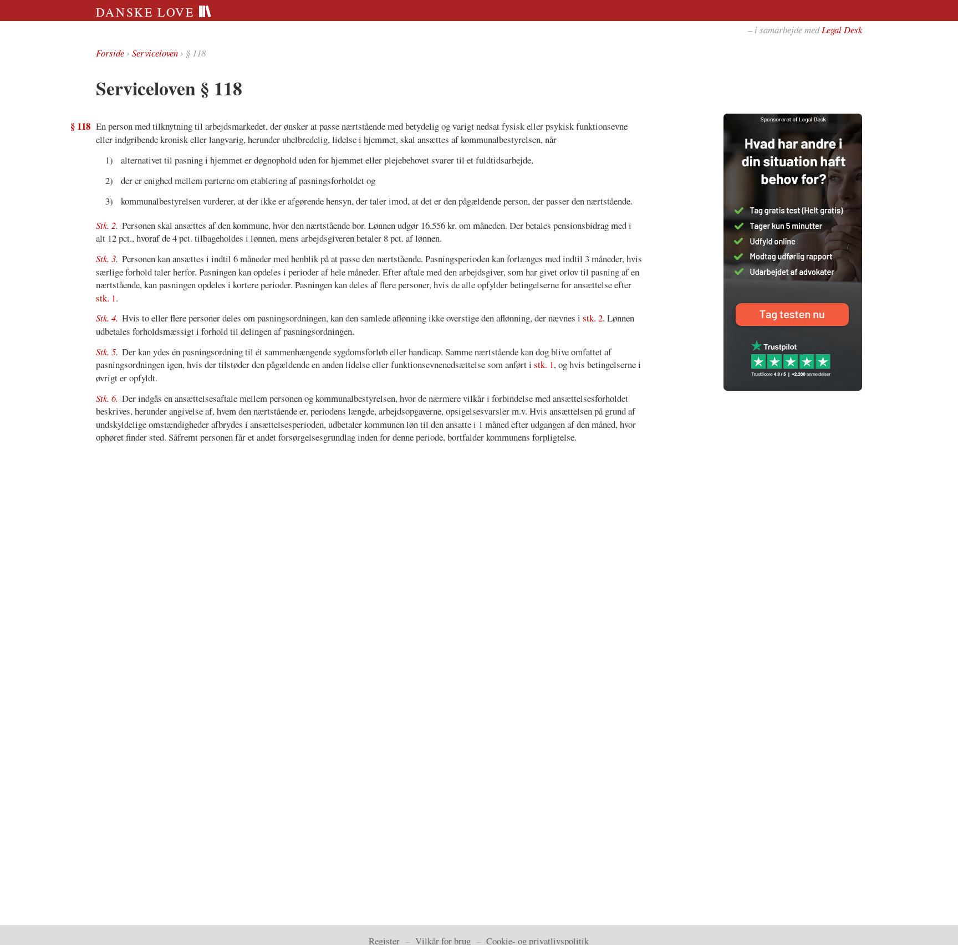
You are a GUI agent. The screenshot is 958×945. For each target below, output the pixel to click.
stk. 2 (593, 317)
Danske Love (147, 12)
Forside (110, 53)
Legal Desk (842, 29)
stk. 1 (106, 298)
